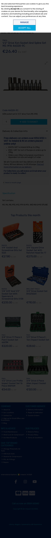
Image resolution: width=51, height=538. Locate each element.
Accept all (24, 28)
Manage (24, 22)
